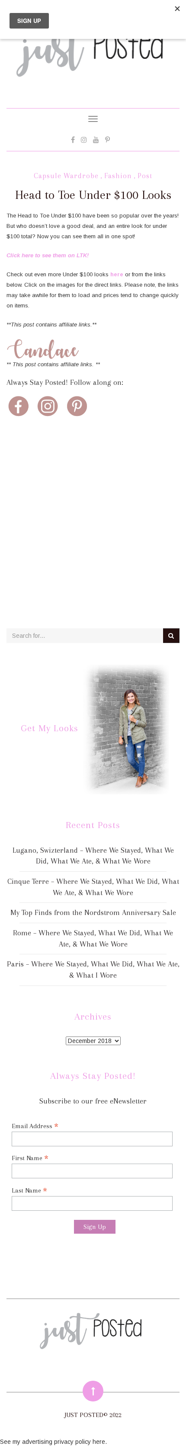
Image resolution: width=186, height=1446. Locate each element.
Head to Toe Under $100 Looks (93, 195)
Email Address (35, 1125)
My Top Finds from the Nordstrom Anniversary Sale (93, 912)
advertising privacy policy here (63, 1441)
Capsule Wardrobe (66, 176)
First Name (30, 1157)
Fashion (118, 176)
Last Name (29, 1190)
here (116, 274)
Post (145, 176)
